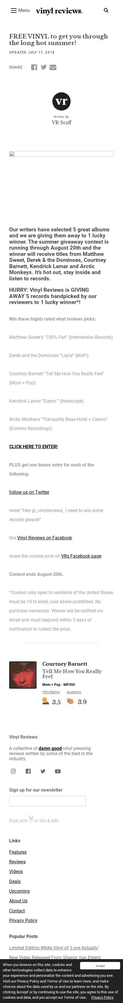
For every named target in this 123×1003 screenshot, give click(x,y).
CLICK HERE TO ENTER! (33, 446)
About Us (18, 900)
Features (18, 852)
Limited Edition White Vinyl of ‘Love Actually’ (54, 947)
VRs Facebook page (81, 556)
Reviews (17, 861)
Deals (15, 881)
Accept (100, 966)
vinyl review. (59, 11)
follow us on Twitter (29, 492)
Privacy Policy (102, 997)
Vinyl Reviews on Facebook (44, 538)
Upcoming (19, 891)
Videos (16, 871)
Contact (17, 910)
